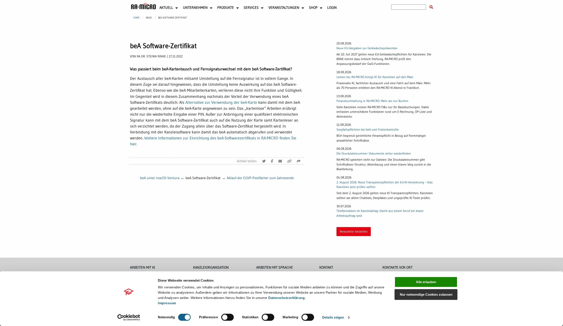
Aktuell (166, 7)
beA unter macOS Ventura (159, 178)
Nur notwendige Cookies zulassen (426, 294)
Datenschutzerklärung (286, 298)
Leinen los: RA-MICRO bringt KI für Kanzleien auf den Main (374, 77)
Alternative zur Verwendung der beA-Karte (221, 102)
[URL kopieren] (289, 161)
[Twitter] (264, 161)
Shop (313, 7)
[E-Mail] (280, 161)
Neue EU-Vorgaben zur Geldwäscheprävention (366, 48)
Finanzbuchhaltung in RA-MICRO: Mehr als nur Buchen (372, 101)
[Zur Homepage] (143, 6)
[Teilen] (298, 161)
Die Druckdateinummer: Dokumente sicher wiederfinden (373, 153)
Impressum (167, 303)
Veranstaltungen (284, 7)
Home (136, 17)
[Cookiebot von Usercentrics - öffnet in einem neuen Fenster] (129, 317)
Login (332, 7)
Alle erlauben (426, 282)
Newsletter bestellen (353, 231)
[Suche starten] (431, 7)
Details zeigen (333, 317)
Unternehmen (195, 7)
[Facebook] (272, 161)
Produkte (225, 7)
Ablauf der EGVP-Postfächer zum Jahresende (260, 178)
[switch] (227, 317)
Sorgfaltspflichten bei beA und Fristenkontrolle (367, 129)
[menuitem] (143, 7)
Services (251, 7)
